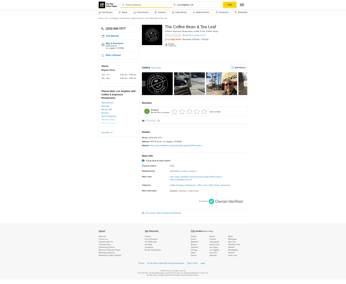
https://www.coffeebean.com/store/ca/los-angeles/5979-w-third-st (176, 146)
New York (232, 242)
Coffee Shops (212, 31)
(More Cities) (208, 231)
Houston (212, 239)
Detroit (212, 236)
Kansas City (214, 245)
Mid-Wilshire (175, 171)
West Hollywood (108, 123)
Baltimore (195, 242)
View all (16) (156, 68)
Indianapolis (214, 242)
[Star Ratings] (173, 35)
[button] (242, 5)
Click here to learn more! (158, 161)
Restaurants (225, 185)
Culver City (106, 126)
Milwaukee (232, 239)
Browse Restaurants (153, 250)
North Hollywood (108, 116)
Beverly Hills (106, 109)
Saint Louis (232, 255)
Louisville (213, 253)
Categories (149, 247)
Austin (193, 239)
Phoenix (231, 253)
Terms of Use (192, 263)
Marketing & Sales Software (110, 255)
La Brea (184, 171)
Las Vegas (213, 247)
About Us (102, 236)
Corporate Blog (105, 245)
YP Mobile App (151, 242)
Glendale (105, 106)
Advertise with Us (106, 242)
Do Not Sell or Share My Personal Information (165, 263)
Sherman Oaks (107, 120)
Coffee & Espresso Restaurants (179, 31)
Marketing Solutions (107, 253)
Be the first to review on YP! (194, 35)
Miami (230, 236)
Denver (194, 255)
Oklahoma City (234, 245)
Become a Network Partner (109, 250)
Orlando (231, 247)
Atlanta (194, 236)
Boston (194, 245)
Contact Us (103, 239)
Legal (203, 263)
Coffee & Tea (199, 31)
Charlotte (194, 247)
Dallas (193, 253)
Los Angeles (214, 250)
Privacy (141, 263)
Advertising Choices (107, 247)
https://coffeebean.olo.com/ (181, 180)
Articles (148, 236)
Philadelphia (233, 250)
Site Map (148, 245)
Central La (192, 171)
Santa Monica (107, 103)
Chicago (194, 250)
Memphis (213, 255)
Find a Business (151, 239)
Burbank (105, 113)
